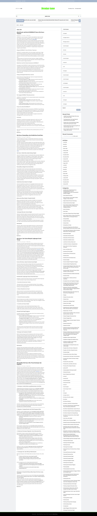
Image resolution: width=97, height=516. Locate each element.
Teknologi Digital (66, 466)
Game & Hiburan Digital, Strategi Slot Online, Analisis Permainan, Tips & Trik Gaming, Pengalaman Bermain (70, 206)
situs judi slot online (66, 382)
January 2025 (65, 177)
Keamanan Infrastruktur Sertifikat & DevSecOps (71, 273)
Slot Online (65, 399)
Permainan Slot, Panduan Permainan (69, 365)
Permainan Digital (66, 352)
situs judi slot (65, 378)
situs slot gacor (66, 45)
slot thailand (65, 83)
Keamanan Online (66, 275)
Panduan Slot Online (66, 325)
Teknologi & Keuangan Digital (68, 458)
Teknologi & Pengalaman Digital (68, 460)
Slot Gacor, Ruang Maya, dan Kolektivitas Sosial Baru (30, 135)
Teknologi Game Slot (66, 478)
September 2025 (66, 161)
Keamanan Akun (66, 255)
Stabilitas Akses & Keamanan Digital (69, 420)
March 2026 (65, 148)
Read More (18, 132)
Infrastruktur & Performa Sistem (68, 237)
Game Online (65, 211)
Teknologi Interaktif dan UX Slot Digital (69, 483)
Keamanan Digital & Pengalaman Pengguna (70, 261)
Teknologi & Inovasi (66, 444)
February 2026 (65, 150)
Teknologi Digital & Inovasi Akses (69, 468)
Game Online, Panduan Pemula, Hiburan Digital (71, 213)
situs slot (65, 62)
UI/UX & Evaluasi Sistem (67, 503)
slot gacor (38, 249)
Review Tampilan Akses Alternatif (69, 374)
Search (64, 107)
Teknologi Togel (66, 499)
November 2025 (66, 156)
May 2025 (65, 169)
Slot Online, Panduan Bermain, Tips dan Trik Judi (71, 408)
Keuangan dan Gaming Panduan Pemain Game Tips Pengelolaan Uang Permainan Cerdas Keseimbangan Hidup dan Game (71, 284)
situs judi (64, 376)
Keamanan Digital (66, 259)
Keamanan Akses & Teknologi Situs (69, 253)
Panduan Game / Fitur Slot (67, 310)
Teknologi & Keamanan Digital (68, 456)
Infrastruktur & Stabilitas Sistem (68, 239)
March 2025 (65, 173)
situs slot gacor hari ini (67, 388)
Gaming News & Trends (67, 225)
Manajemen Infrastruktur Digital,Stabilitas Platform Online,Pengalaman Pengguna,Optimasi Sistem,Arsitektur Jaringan (71, 288)
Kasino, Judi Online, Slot (67, 249)
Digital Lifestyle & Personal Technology (70, 200)
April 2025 (65, 171)
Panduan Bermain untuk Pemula (68, 305)
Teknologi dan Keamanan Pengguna (69, 464)
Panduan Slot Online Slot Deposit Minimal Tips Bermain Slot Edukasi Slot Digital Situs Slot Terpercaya (71, 328)
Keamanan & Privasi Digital (67, 251)
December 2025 (66, 154)
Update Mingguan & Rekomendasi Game (70, 508)
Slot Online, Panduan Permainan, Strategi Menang (71, 410)
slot (64, 66)
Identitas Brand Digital (67, 233)
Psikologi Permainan (66, 372)
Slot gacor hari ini (66, 41)
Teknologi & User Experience (68, 462)
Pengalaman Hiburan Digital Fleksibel (69, 337)
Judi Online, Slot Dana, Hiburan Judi (69, 241)
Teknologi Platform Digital (67, 497)
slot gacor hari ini (66, 37)
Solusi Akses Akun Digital (67, 418)
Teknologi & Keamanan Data (68, 454)
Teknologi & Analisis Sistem (68, 440)
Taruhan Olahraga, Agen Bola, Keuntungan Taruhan (71, 438)
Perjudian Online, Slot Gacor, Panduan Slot (70, 348)
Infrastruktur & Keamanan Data (68, 235)
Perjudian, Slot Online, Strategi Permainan (70, 350)
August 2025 (65, 163)
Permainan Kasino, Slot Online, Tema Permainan (71, 356)
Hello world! (76, 136)
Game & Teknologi (66, 209)
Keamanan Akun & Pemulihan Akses (69, 257)
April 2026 (65, 146)
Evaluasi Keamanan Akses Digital (69, 202)
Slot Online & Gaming (66, 401)
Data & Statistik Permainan (67, 195)
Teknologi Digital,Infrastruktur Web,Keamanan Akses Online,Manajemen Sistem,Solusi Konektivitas (71, 475)
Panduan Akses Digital (67, 303)
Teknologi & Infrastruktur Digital (68, 442)
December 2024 (66, 179)
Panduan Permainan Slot (67, 323)
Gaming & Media (66, 218)
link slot (64, 50)
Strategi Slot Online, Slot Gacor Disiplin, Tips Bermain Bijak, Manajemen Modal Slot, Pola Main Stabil (71, 427)
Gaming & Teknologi (66, 220)
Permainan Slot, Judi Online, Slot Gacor (70, 363)
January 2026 (65, 152)
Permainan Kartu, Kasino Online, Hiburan (70, 354)
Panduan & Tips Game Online (68, 297)
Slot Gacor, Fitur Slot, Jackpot (68, 397)
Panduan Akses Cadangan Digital (68, 301)
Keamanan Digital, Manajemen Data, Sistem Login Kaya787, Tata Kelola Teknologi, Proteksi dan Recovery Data (71, 267)
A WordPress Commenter (67, 136)
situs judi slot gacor (66, 380)
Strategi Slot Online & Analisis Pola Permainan (71, 424)
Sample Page (47, 16)
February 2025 (65, 175)
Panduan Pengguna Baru (67, 318)
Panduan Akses (66, 299)
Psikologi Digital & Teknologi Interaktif (69, 370)
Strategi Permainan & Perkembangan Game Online (71, 422)
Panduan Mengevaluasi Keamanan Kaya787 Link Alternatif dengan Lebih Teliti (61, 1)
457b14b (19, 35)
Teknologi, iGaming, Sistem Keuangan (69, 501)
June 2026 (65, 142)
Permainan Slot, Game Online (68, 361)
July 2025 (65, 165)
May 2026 (65, 144)
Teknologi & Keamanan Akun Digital (69, 452)
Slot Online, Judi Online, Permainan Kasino (70, 403)
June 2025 (65, 167)
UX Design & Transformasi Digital (69, 510)
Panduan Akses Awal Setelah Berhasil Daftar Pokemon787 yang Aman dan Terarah (36, 20)
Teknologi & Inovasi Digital (67, 446)
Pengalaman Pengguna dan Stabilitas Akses (70, 339)
